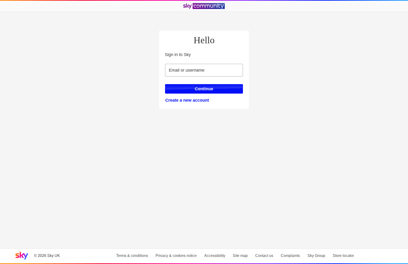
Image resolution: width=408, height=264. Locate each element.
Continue (204, 89)
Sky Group (316, 256)
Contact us (264, 256)
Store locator (343, 256)
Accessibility (214, 256)
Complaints (290, 256)
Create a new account (187, 100)
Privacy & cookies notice (176, 256)
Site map (240, 256)
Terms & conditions (132, 256)
